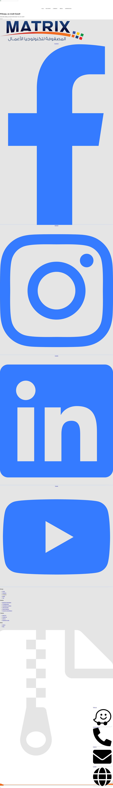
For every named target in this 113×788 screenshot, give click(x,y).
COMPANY (55, 8)
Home (43, 8)
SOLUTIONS (48, 8)
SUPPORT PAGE (68, 8)
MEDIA (61, 8)
